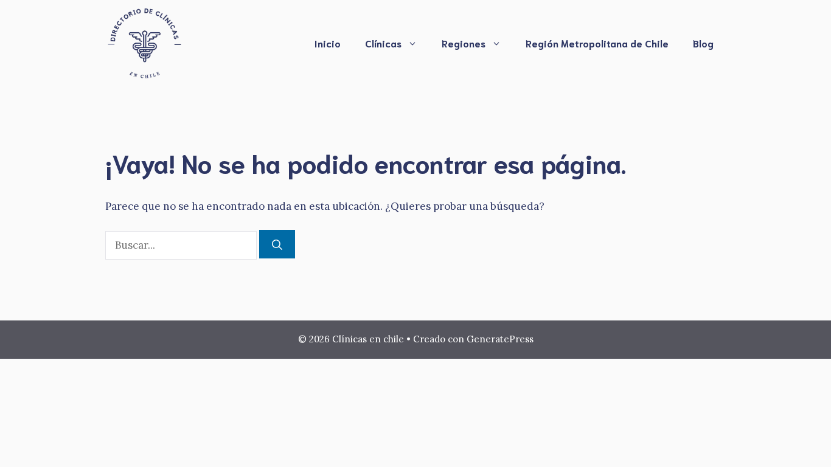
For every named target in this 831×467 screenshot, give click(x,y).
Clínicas (383, 42)
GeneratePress (500, 339)
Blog (703, 42)
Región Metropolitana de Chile (597, 42)
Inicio (328, 42)
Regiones (463, 42)
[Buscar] (277, 244)
